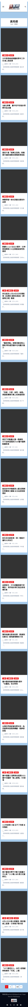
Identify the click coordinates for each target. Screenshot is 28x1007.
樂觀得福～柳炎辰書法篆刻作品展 (13, 200)
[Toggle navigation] (3, 7)
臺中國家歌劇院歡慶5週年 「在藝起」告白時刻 (12, 682)
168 (17, 987)
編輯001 (7, 64)
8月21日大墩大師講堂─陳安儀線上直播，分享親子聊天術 (13, 922)
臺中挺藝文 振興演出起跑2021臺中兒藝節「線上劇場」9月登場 (14, 777)
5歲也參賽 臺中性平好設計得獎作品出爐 (14, 106)
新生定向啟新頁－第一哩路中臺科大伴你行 (13, 539)
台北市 (11, 55)
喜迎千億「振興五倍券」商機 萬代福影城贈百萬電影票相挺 (13, 153)
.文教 (4, 290)
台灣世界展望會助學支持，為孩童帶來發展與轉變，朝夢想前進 (13, 728)
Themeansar (16, 996)
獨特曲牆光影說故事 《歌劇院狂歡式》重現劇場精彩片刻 (13, 635)
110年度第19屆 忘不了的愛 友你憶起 (13, 826)
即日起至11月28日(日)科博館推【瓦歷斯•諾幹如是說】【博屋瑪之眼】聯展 (13, 295)
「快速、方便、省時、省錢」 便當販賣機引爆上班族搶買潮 (13, 393)
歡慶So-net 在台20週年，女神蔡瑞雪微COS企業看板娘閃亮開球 (13, 249)
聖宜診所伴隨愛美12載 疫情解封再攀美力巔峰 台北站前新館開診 (13, 491)
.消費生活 (5, 55)
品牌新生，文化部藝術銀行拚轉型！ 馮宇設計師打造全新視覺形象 (13, 587)
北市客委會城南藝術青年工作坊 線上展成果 (13, 59)
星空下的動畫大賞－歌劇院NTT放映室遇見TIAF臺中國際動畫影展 (13, 441)
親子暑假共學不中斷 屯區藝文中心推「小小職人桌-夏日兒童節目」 (13, 874)
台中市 (11, 102)
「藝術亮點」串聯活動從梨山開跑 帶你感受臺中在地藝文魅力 (13, 345)
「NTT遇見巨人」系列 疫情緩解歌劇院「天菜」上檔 (14, 969)
